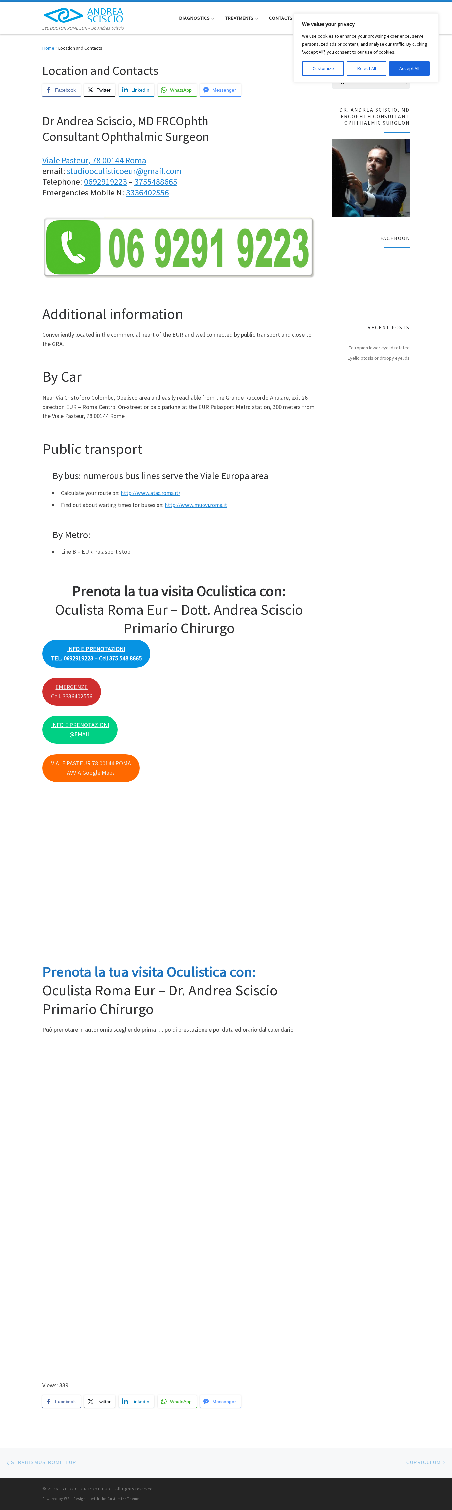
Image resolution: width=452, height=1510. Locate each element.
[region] (366, 48)
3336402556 (147, 192)
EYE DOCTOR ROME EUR (85, 1489)
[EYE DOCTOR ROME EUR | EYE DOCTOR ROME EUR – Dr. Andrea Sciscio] (83, 13)
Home (48, 48)
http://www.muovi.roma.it (196, 505)
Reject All (366, 68)
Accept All (409, 68)
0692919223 (105, 181)
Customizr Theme (123, 1498)
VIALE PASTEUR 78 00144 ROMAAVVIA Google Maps (91, 767)
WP (66, 1498)
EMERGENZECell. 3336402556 (71, 691)
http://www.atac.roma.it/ (150, 492)
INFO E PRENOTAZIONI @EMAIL (80, 729)
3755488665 (155, 181)
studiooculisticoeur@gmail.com (124, 170)
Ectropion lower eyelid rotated (379, 348)
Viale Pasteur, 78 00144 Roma (94, 160)
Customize (323, 68)
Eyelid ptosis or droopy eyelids (379, 358)
